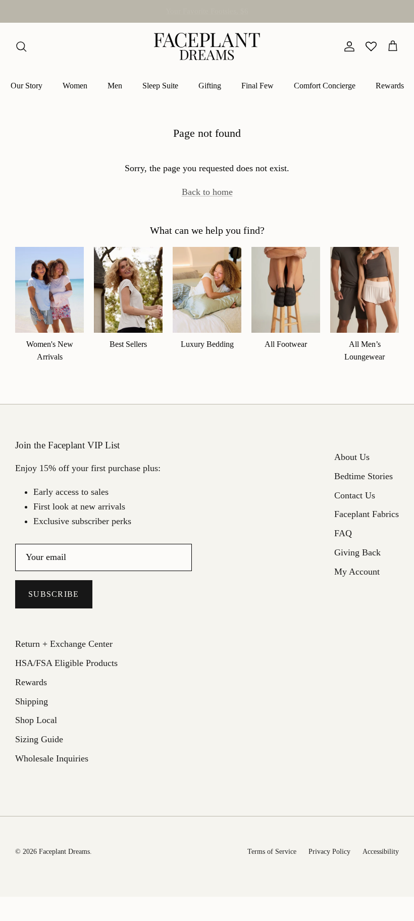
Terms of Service (271, 851)
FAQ (343, 533)
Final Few (257, 85)
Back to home (207, 192)
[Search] (21, 46)
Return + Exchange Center (64, 644)
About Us (352, 457)
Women (75, 85)
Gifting (209, 85)
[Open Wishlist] (371, 46)
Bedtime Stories (363, 476)
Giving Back (357, 552)
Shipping (31, 701)
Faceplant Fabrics (366, 514)
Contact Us (354, 495)
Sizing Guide (39, 739)
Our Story (26, 85)
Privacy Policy (329, 851)
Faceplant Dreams (64, 851)
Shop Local (36, 720)
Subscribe (53, 594)
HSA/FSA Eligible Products (207, 15)
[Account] (347, 46)
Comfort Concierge (324, 85)
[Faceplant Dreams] (207, 46)
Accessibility (381, 851)
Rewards (390, 85)
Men (115, 85)
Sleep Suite (160, 85)
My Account (357, 572)
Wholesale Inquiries (51, 758)
